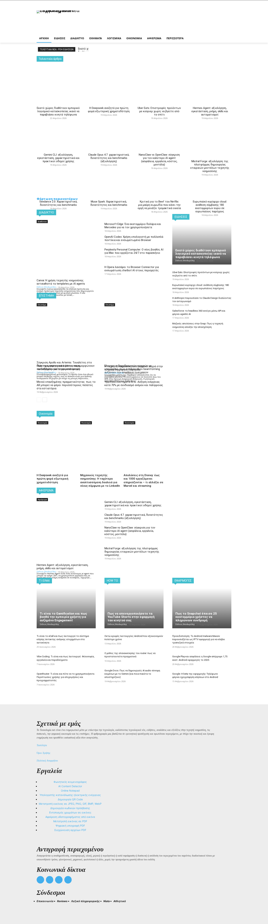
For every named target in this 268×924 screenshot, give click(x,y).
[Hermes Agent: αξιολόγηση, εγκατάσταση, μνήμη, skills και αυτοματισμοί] (209, 77)
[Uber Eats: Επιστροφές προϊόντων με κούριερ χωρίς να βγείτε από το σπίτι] (159, 77)
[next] (86, 49)
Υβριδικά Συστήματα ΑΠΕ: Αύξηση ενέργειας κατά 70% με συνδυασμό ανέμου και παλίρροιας (133, 383)
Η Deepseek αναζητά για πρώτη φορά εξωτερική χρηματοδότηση (109, 109)
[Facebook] (40, 880)
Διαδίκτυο (42, 221)
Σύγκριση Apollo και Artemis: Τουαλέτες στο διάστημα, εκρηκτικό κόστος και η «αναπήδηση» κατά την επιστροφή (64, 366)
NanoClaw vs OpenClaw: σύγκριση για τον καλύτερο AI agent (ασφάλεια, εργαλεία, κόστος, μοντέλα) (159, 159)
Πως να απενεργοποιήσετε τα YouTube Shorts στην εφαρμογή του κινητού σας (131, 617)
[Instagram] (49, 880)
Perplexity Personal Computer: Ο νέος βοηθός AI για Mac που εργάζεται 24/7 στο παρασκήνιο (133, 251)
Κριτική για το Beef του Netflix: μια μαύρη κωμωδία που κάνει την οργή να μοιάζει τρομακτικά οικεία (159, 205)
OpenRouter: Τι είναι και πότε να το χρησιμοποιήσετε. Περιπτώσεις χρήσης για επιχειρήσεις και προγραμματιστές (66, 677)
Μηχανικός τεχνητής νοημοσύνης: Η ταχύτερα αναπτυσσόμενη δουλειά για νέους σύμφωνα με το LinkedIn (100, 481)
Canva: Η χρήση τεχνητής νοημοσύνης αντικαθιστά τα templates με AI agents (61, 282)
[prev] (80, 49)
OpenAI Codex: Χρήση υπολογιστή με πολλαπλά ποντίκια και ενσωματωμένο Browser (133, 238)
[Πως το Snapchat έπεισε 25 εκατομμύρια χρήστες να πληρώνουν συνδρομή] (201, 608)
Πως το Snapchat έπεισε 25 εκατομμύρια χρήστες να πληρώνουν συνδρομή (196, 617)
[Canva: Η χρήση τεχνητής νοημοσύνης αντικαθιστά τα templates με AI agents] (66, 238)
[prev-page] (39, 400)
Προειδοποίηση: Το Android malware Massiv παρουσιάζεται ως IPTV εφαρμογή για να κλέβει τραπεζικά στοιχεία (198, 639)
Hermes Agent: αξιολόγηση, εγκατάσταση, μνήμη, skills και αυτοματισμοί (209, 111)
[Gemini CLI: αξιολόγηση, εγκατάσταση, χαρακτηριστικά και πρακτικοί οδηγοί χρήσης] (58, 121)
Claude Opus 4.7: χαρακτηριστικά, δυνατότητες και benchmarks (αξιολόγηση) (108, 158)
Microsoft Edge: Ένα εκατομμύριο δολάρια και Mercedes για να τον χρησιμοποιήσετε (132, 225)
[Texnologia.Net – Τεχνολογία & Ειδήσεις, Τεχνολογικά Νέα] (66, 20)
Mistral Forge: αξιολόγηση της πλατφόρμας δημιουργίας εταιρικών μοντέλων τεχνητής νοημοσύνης (209, 166)
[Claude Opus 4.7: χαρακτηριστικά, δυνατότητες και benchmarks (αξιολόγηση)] (108, 121)
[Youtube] (68, 880)
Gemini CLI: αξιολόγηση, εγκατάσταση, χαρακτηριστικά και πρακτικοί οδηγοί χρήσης (58, 158)
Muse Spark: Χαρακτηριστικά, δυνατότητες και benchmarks (108, 203)
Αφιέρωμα (42, 499)
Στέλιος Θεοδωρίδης (46, 287)
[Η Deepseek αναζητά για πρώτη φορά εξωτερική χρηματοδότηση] (108, 77)
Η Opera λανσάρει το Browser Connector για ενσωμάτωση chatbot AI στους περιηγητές (131, 268)
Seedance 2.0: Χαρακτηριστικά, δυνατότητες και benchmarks (58, 203)
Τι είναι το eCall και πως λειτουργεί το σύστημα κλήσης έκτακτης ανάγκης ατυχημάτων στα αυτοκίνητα (63, 639)
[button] (41, 907)
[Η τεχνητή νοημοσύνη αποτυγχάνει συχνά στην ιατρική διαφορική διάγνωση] (134, 322)
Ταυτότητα (42, 745)
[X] (59, 880)
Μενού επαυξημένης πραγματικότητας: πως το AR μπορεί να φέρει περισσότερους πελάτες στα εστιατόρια (66, 385)
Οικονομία (42, 422)
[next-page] (44, 400)
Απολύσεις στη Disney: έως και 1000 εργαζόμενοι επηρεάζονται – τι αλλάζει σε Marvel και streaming (143, 481)
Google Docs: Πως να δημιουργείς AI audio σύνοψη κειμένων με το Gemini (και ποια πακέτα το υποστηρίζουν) (132, 673)
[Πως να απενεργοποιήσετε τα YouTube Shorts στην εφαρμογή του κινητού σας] (134, 608)
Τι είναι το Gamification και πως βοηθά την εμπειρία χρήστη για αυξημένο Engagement (63, 617)
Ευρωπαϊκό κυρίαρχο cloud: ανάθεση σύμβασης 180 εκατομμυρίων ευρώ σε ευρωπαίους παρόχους (210, 206)
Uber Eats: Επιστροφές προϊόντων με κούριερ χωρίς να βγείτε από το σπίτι (159, 111)
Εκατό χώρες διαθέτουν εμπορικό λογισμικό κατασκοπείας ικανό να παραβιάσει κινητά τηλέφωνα (58, 111)
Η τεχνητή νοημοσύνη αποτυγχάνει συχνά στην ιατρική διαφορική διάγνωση (133, 368)
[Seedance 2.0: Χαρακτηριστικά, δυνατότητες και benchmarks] (58, 167)
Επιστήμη (42, 304)
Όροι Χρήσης (43, 753)
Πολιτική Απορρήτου (47, 760)
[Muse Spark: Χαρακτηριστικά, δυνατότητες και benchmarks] (108, 167)
